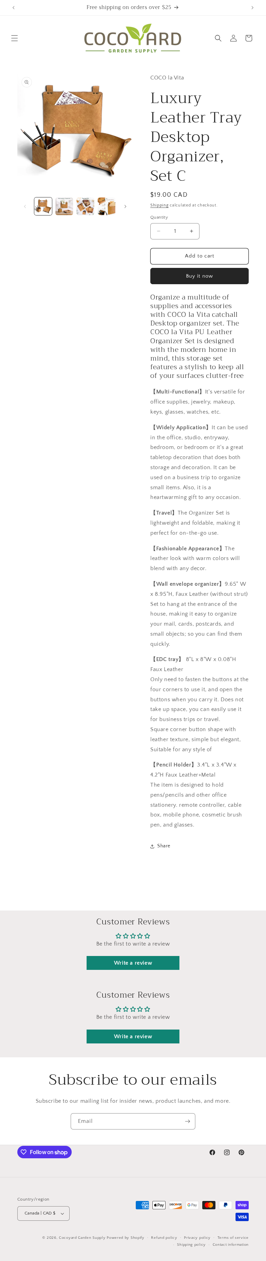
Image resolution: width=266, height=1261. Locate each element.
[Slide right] (125, 206)
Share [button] (163, 846)
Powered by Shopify (125, 1238)
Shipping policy (191, 1245)
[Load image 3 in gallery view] (85, 206)
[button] (14, 38)
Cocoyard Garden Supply (82, 1238)
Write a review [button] (133, 963)
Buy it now (199, 276)
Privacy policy (197, 1238)
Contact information (231, 1245)
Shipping (159, 205)
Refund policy (164, 1238)
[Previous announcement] (13, 7)
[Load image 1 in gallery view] (43, 206)
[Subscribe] (187, 1121)
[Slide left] (25, 206)
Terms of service (233, 1238)
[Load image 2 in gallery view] (64, 206)
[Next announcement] (252, 7)
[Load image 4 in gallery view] (106, 206)
